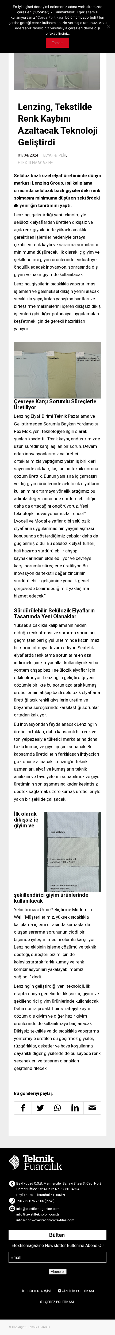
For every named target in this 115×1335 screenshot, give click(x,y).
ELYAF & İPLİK (54, 155)
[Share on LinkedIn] (74, 1108)
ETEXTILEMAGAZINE (35, 163)
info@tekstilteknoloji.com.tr (37, 1214)
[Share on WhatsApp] (57, 1108)
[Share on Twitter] (40, 1108)
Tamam (57, 43)
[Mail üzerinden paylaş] (92, 1108)
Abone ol (57, 1272)
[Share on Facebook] (23, 1108)
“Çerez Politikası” (50, 17)
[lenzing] (57, 68)
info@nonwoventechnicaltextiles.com (45, 1220)
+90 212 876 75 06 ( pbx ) (35, 1201)
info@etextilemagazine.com (38, 1209)
